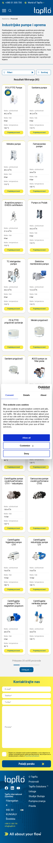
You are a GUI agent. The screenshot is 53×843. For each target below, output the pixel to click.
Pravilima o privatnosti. (32, 756)
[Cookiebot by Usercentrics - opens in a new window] (38, 387)
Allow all (26, 438)
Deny (26, 453)
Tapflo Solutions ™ (38, 786)
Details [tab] (26, 395)
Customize (25, 445)
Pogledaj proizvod (13, 132)
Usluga (32, 791)
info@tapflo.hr (10, 826)
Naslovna (5, 19)
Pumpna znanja (37, 801)
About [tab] (43, 395)
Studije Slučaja (37, 796)
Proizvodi (34, 781)
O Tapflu (33, 776)
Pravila (32, 806)
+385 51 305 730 (11, 824)
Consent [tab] (9, 395)
